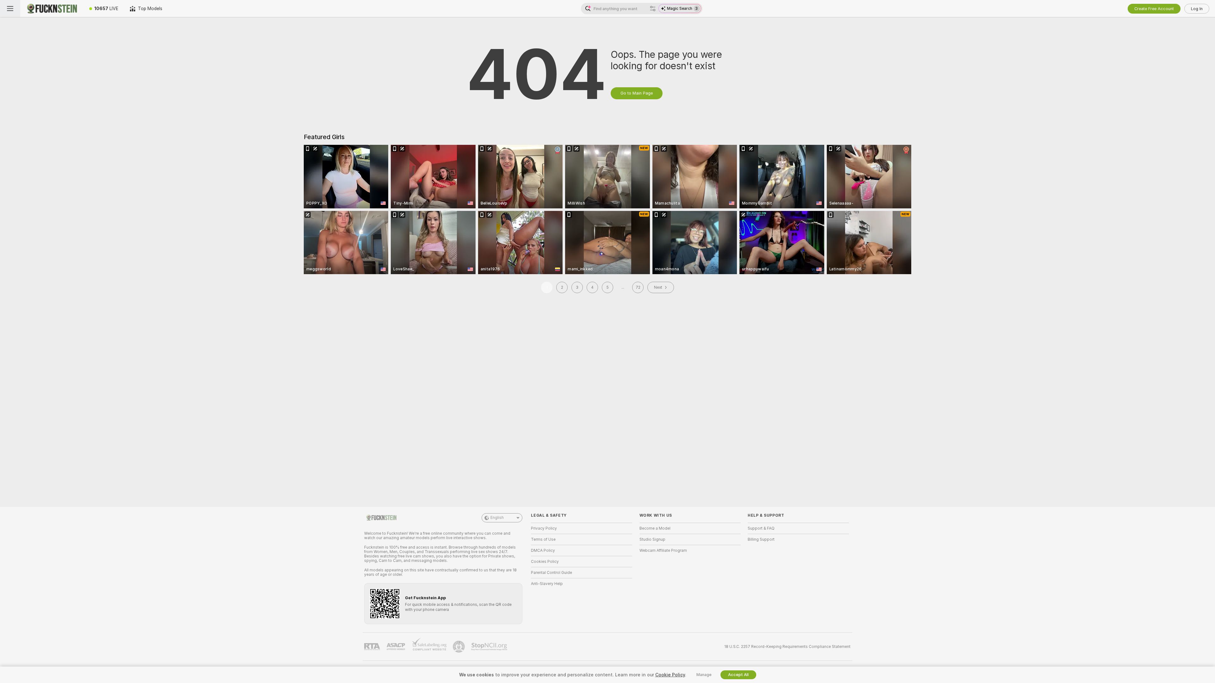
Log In (1197, 8)
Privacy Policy (544, 528)
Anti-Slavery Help (547, 583)
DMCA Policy (543, 550)
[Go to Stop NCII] (489, 646)
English (497, 517)
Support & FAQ (761, 528)
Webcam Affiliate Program (663, 550)
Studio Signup (652, 539)
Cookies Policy (545, 561)
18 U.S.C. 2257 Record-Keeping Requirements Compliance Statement (787, 646)
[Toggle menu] (10, 8)
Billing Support (761, 539)
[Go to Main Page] (52, 8)
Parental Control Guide (551, 572)
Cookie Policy (670, 674)
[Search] (652, 8)
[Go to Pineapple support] (459, 647)
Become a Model (654, 528)
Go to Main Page (636, 93)
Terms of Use (543, 539)
